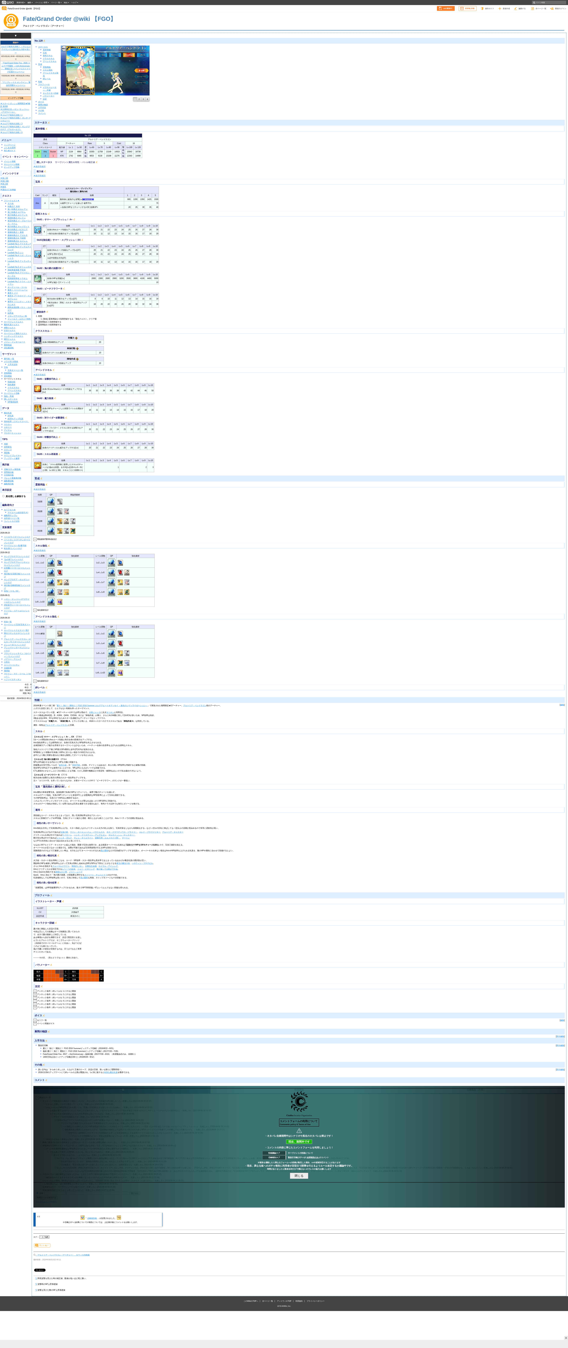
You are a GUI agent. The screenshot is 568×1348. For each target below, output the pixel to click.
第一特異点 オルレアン (18, 209)
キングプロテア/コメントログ (17, 556)
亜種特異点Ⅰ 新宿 (16, 232)
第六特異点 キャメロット (18, 226)
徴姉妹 (7, 671)
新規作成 (506, 8)
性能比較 (11, 382)
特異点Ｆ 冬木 (14, 206)
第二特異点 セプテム (17, 212)
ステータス (43, 47)
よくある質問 (10, 148)
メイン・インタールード (14, 342)
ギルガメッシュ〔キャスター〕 (121, 835)
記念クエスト (10, 330)
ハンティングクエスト (13, 336)
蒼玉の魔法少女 (123, 863)
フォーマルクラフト (61, 866)
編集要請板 (9, 481)
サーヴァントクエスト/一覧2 (16, 630)
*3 (36, 1290)
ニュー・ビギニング (86, 869)
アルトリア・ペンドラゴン (194, 705)
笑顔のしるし (77, 866)
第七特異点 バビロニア (18, 229)
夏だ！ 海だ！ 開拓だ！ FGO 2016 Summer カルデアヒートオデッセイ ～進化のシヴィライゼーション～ (102, 705)
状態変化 (8, 447)
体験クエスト (10, 328)
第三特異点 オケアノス (18, 215)
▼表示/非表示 (39, 166)
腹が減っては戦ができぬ (107, 869)
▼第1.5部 (4, 181)
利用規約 (299, 1301)
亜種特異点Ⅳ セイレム (18, 241)
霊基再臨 (8, 373)
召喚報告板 (92, 1218)
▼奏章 (3, 187)
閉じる (299, 1175)
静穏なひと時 (61, 872)
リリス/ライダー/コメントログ (17, 537)
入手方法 (42, 107)
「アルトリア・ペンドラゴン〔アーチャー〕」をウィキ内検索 (63, 1255)
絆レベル (47, 79)
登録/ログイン (560, 8)
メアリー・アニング (12, 659)
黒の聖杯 (104, 850)
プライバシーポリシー (316, 1301)
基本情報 (47, 50)
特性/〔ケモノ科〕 (12, 591)
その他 (41, 110)
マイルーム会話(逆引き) (18, 512)
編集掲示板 (9, 484)
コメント (42, 113)
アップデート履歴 (11, 458)
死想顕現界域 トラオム (18, 278)
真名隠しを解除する (16, 496)
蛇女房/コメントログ (13, 548)
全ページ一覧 (541, 8)
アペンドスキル (14, 390)
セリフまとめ (10, 510)
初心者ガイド (10, 150)
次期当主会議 (91, 866)
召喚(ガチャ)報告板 (12, 469)
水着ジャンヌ (95, 712)
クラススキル (13, 387)
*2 (36, 1284)
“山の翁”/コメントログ (13, 559)
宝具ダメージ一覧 (15, 370)
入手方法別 (12, 364)
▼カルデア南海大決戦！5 (11, 132)
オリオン (110, 712)
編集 (562, 705)
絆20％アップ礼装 (15, 419)
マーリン (126, 838)
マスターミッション (12, 433)
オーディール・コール (17, 287)
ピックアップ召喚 (11, 167)
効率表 (10, 313)
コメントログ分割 (11, 521)
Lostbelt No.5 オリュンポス (19, 267)
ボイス (41, 102)
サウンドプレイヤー (12, 455)
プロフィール (44, 84)
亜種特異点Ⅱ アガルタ (18, 235)
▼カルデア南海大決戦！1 (11, 115)
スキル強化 (48, 70)
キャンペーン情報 (11, 164)
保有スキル (48, 55)
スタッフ (8, 450)
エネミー (8, 427)
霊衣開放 (8, 376)
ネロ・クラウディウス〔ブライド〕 (121, 832)
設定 (45, 99)
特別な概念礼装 (111, 1072)
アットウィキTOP (284, 1301)
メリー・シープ (75, 872)
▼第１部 (4, 178)
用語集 (7, 453)
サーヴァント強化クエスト (15, 333)
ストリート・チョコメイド (95, 875)
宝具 (6, 367)
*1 (36, 1278)
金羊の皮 (63, 765)
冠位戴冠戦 (9, 348)
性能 (40, 82)
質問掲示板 (9, 472)
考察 (6, 444)
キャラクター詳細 (50, 93)
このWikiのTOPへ (251, 1301)
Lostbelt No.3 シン (16, 252)
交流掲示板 (9, 475)
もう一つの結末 (68, 869)
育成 (40, 64)
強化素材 (11, 385)
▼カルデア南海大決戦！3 (11, 124)
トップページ (10, 145)
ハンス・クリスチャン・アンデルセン (90, 835)
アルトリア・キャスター (172, 832)
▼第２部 (4, 184)
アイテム (8, 430)
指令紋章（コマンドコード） (16, 421)
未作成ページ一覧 (11, 518)
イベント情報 (10, 161)
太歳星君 (8, 668)
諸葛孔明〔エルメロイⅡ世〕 (107, 838)
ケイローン (67, 835)
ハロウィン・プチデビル (142, 863)
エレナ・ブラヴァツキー (149, 832)
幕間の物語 (43, 105)
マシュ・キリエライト (83, 838)
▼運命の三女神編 (8, 190)
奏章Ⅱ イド (13, 293)
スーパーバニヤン (11, 665)
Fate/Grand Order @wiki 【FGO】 (24, 8)
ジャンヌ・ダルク (64, 838)
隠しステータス (10, 399)
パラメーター (48, 96)
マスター (8, 424)
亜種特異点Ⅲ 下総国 (17, 238)
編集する (522, 8)
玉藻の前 (64, 832)
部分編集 (560, 1036)
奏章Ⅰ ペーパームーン (18, 290)
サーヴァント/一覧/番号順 (15, 545)
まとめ (10, 203)
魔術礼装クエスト (11, 325)
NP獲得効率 (13, 402)
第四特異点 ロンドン (17, 218)
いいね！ (44, 1245)
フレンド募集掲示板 (12, 478)
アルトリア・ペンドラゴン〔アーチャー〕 (44, 26)
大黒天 (7, 662)
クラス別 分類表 (11, 361)
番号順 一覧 (9, 359)
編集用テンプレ (10, 515)
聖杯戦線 (8, 345)
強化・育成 (9, 396)
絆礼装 (10, 416)
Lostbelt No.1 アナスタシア (19, 244)
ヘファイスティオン (12, 679)
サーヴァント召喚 (11, 393)
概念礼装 (8, 413)
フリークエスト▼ (11, 201)
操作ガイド (489, 8)
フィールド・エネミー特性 (19, 319)
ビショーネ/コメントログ (15, 645)
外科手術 (76, 765)
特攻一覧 (8, 622)
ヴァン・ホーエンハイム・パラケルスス (87, 832)
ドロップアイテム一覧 (17, 316)
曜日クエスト (10, 339)
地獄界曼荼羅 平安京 (17, 270)
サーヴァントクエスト (13, 322)
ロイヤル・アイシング (108, 866)
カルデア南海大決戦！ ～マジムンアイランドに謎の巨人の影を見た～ (15, 49)
